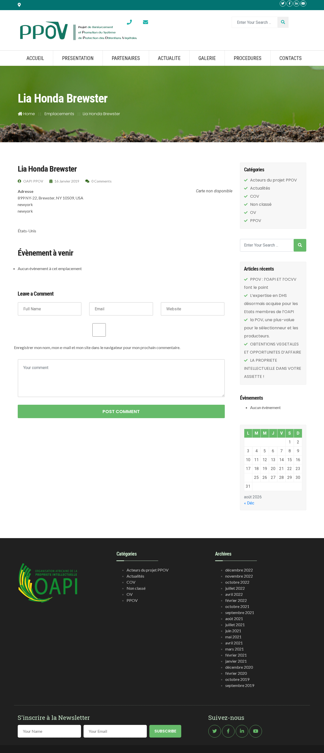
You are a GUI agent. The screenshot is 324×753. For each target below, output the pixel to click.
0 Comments (101, 181)
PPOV (255, 220)
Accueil (35, 58)
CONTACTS (290, 58)
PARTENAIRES (126, 58)
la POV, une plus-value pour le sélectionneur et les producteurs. (271, 328)
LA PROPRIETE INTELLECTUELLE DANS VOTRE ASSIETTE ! (272, 368)
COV (254, 196)
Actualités (260, 188)
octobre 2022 (237, 582)
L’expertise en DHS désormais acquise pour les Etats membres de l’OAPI (271, 304)
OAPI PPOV (33, 181)
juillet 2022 (235, 588)
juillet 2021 (235, 624)
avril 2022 (234, 594)
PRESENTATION (78, 58)
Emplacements (59, 114)
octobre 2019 (237, 679)
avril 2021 (234, 642)
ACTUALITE (169, 58)
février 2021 (236, 655)
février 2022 (236, 600)
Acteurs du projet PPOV (273, 180)
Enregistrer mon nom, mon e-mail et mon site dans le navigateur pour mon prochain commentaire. (97, 347)
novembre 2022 (239, 576)
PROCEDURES (247, 58)
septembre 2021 (239, 612)
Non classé (261, 204)
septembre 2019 (239, 685)
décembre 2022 (239, 569)
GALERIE (207, 58)
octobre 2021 (237, 606)
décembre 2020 (239, 667)
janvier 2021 (236, 661)
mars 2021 (234, 648)
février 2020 (236, 673)
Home (28, 114)
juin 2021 (233, 630)
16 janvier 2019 (66, 181)
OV (253, 212)
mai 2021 (233, 636)
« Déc (249, 503)
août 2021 (234, 618)
